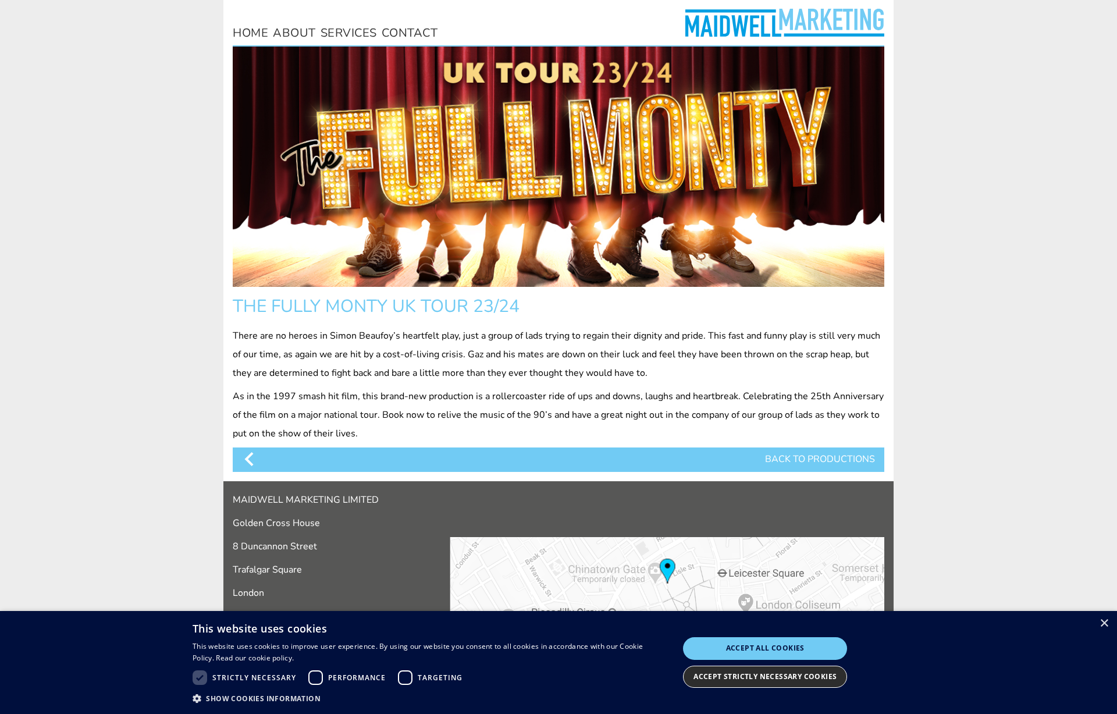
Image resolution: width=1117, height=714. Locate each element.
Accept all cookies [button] (765, 648)
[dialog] (558, 662)
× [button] (1104, 623)
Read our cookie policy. (255, 658)
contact (410, 33)
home (250, 33)
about (294, 33)
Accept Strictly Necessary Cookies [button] (765, 676)
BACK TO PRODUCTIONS (820, 459)
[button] (428, 698)
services (349, 33)
